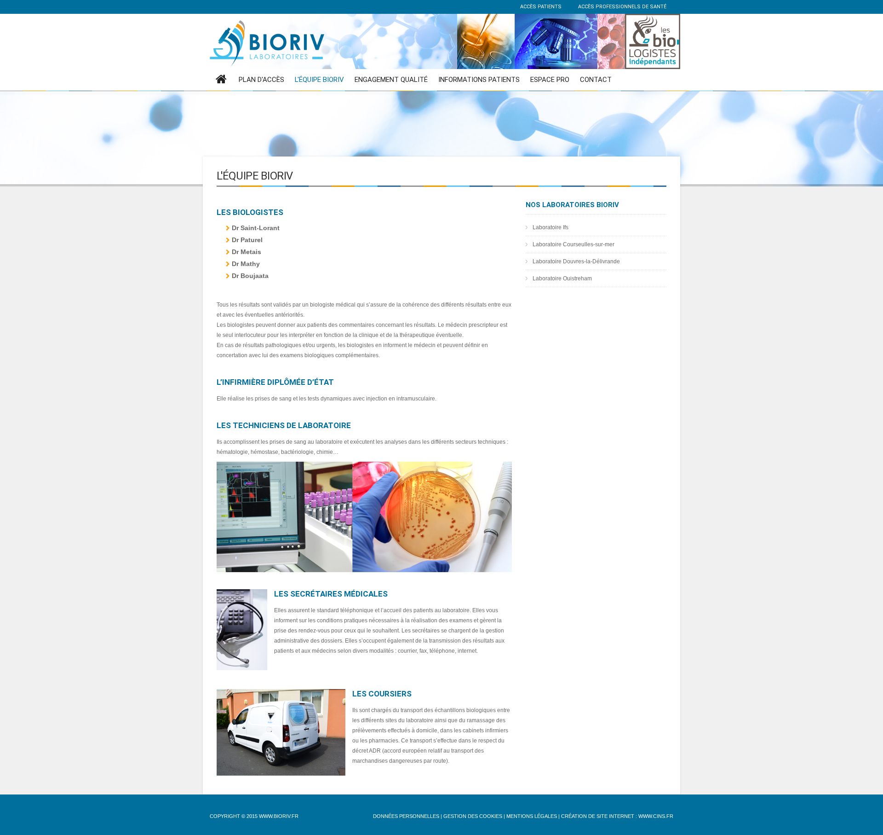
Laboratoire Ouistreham (562, 278)
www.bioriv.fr (278, 816)
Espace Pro (549, 79)
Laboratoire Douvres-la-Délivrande (576, 261)
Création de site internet (597, 816)
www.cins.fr (655, 816)
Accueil (221, 80)
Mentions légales (531, 816)
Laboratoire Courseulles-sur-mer (573, 244)
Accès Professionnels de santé (621, 7)
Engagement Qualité (391, 79)
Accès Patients (540, 7)
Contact (596, 79)
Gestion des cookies (472, 816)
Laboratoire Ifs (550, 227)
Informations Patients (479, 79)
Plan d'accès (261, 79)
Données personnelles (406, 816)
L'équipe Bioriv (319, 79)
